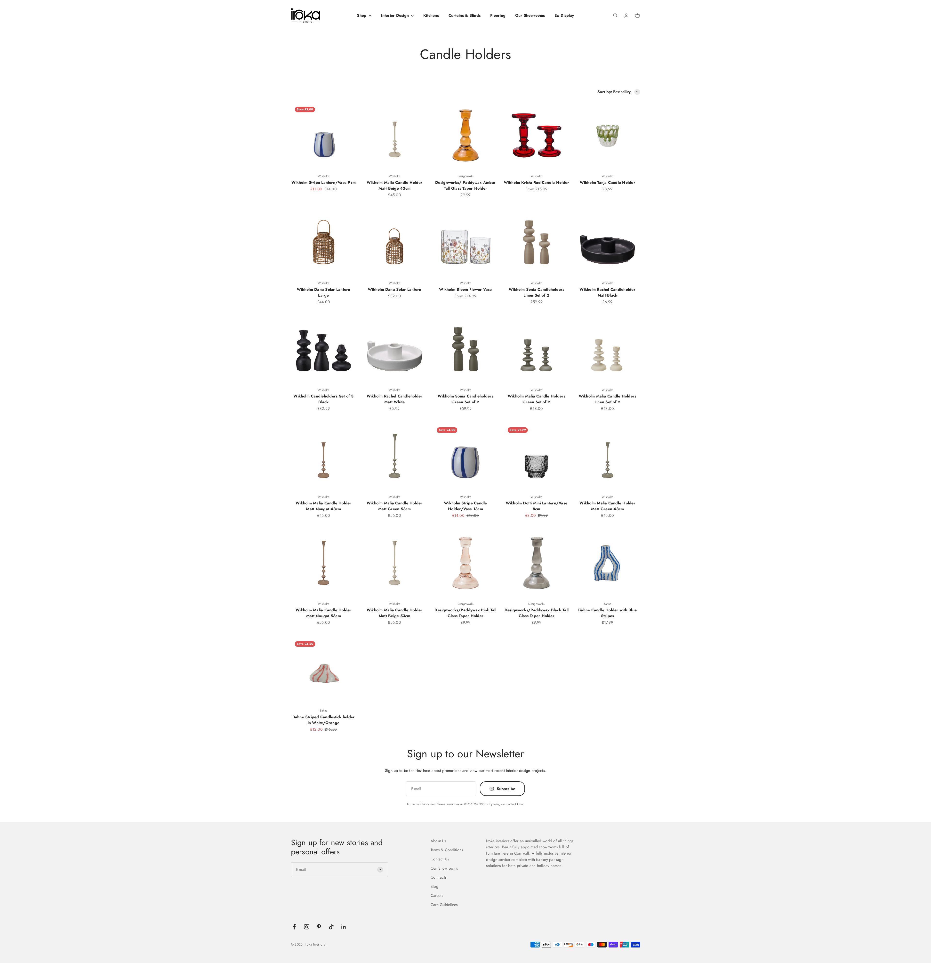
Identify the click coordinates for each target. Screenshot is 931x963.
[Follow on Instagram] (306, 926)
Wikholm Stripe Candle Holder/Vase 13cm (465, 506)
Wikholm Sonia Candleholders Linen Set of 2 (536, 292)
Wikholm (323, 176)
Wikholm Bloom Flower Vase (465, 289)
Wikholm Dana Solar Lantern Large (323, 292)
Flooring (498, 15)
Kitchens (431, 15)
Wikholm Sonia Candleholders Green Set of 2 (465, 399)
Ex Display (564, 15)
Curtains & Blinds (465, 15)
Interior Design (395, 15)
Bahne (607, 604)
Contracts (438, 877)
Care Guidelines (444, 904)
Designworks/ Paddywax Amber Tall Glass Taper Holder (465, 185)
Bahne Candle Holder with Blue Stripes (607, 613)
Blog (434, 886)
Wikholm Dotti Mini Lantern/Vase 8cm (536, 506)
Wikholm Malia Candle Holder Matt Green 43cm (607, 506)
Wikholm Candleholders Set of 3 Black (323, 399)
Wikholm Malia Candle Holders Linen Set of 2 (607, 399)
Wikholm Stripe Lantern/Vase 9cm (323, 182)
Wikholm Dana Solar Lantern (394, 289)
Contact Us (440, 859)
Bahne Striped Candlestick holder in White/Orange (323, 720)
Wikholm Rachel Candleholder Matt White (394, 399)
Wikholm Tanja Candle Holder (607, 182)
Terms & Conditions (447, 850)
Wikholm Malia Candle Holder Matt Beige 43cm (394, 185)
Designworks (465, 176)
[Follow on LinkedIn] (343, 926)
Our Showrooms (530, 15)
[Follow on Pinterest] (319, 926)
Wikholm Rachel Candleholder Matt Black (607, 292)
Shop (361, 15)
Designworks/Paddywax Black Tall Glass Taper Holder (537, 613)
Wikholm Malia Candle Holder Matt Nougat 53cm (323, 613)
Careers (437, 895)
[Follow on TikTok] (331, 926)
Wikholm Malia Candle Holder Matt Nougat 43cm (323, 506)
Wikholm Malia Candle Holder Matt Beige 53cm (394, 613)
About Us (438, 841)
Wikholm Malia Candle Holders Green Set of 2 (536, 399)
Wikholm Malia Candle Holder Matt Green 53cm (394, 506)
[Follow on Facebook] (294, 926)
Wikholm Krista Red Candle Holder (536, 182)
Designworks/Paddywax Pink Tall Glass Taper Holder (465, 613)
